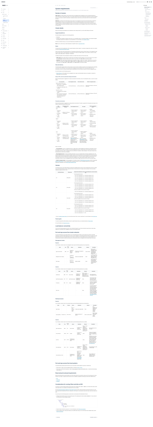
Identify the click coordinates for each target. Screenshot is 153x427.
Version (145, 17)
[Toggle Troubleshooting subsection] (8, 45)
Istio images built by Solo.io (79, 358)
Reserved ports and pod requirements (147, 33)
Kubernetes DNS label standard (64, 49)
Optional (147, 26)
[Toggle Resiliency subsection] (8, 37)
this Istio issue (94, 216)
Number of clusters (146, 7)
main (57, 5)
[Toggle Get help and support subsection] (8, 48)
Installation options (86, 39)
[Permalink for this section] (66, 13)
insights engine (73, 138)
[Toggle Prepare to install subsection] (8, 14)
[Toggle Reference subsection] (8, 44)
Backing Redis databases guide (71, 162)
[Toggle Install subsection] (8, 24)
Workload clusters (147, 27)
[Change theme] (151, 2)
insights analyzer (82, 139)
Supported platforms (147, 9)
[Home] (55, 5)
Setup (59, 5)
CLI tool (79, 367)
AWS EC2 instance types (59, 161)
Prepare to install (63, 5)
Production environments (147, 16)
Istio (57, 378)
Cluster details (146, 8)
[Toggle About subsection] (8, 11)
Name (146, 10)
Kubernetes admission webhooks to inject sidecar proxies (67, 389)
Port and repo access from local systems (147, 31)
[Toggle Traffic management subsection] (8, 33)
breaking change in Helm (63, 216)
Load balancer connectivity (146, 20)
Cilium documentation (82, 409)
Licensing (58, 417)
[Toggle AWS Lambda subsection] (8, 42)
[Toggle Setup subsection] (8, 12)
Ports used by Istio (92, 343)
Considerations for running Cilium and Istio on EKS (147, 35)
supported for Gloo (82, 43)
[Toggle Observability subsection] (8, 38)
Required (147, 25)
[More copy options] (96, 7)
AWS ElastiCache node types (85, 160)
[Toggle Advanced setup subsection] (8, 26)
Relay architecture (59, 73)
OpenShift (57, 381)
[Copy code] (96, 399)
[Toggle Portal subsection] (8, 40)
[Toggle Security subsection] (8, 35)
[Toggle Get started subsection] (8, 9)
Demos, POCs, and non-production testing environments (148, 14)
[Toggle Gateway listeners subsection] (8, 31)
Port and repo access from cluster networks (147, 22)
